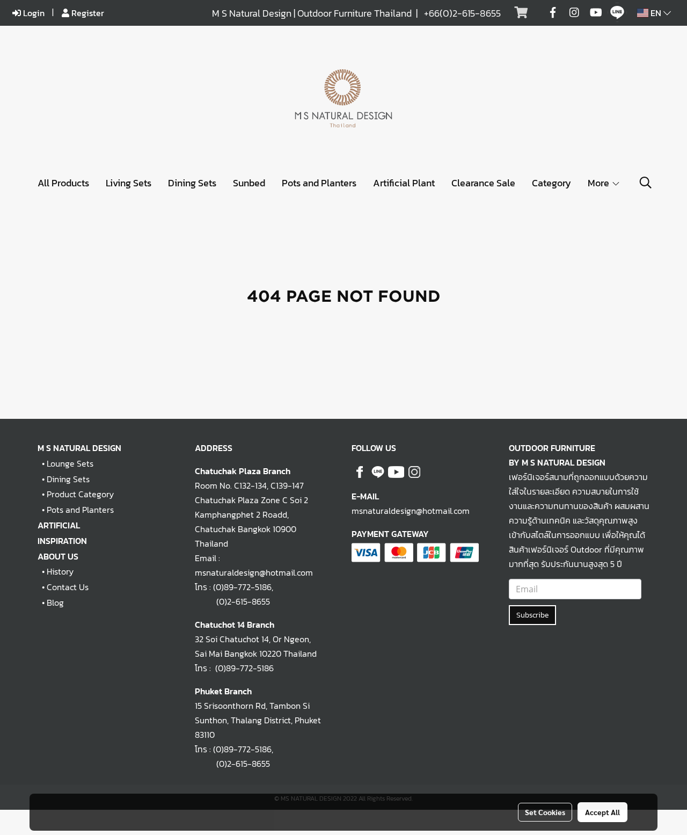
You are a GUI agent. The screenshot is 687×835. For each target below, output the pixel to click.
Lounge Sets (70, 463)
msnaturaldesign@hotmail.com (411, 510)
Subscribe (532, 615)
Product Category (80, 494)
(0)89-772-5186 (242, 586)
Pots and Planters (319, 183)
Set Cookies (545, 812)
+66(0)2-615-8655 (462, 13)
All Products (63, 183)
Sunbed (249, 183)
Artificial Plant (404, 183)
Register (86, 12)
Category (551, 183)
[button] (645, 182)
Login (33, 12)
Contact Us (68, 586)
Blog (55, 602)
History (60, 571)
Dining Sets (192, 183)
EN (655, 12)
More (599, 183)
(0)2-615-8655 (232, 601)
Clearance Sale (483, 183)
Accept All (602, 812)
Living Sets (128, 183)
